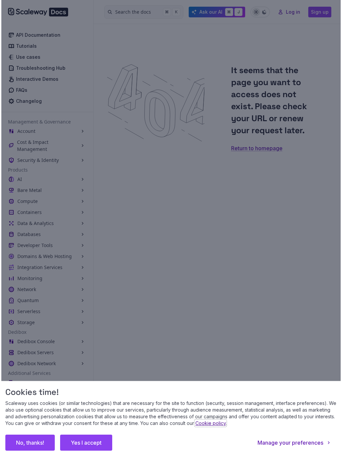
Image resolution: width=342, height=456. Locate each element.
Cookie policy (274, 423)
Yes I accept (91, 442)
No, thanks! (35, 442)
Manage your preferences (285, 442)
